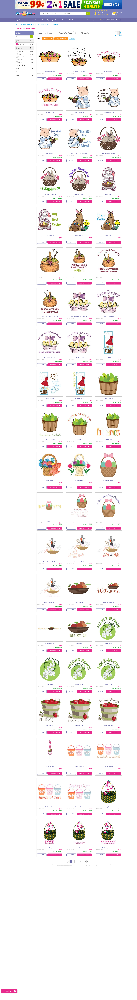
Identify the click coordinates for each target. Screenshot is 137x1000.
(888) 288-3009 (108, 20)
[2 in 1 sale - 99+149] (68, 4)
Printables (26, 24)
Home (18, 24)
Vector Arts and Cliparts (64, 865)
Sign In (101, 12)
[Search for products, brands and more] (88, 13)
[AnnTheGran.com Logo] (25, 13)
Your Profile (102, 14)
